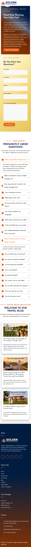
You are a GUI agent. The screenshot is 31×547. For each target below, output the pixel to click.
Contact (3, 482)
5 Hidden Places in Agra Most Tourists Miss (14, 407)
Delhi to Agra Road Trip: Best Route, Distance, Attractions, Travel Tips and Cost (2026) (14, 374)
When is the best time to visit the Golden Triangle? (14, 240)
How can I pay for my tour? (14, 291)
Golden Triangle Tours (7, 503)
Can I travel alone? (11, 270)
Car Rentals (4, 478)
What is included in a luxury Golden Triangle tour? (15, 177)
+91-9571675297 (8, 526)
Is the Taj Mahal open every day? (15, 225)
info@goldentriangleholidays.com (12, 529)
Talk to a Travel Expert (12, 50)
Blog (2, 480)
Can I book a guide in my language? (13, 213)
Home (2, 471)
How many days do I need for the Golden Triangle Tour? (15, 185)
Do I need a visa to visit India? (14, 280)
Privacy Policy (4, 484)
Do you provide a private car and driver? (15, 204)
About (2, 473)
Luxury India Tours (6, 507)
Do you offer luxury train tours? (15, 254)
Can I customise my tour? (13, 192)
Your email (6, 77)
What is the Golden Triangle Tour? (16, 159)
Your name (6, 69)
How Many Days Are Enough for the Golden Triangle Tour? (15, 339)
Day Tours (3, 500)
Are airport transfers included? (15, 259)
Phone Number (7, 93)
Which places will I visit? (12, 198)
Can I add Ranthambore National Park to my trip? (15, 232)
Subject (5, 85)
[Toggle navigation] (29, 2)
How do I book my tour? (13, 296)
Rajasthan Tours (5, 505)
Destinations (4, 475)
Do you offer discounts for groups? (16, 285)
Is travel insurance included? (14, 264)
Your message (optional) (9, 103)
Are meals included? (11, 275)
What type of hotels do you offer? (16, 220)
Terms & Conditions (6, 487)
